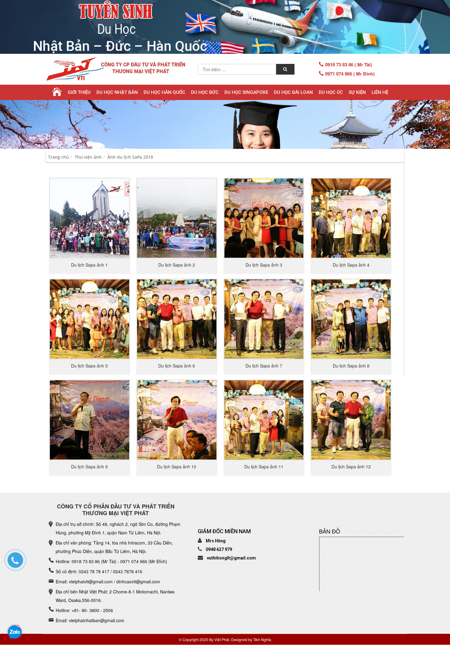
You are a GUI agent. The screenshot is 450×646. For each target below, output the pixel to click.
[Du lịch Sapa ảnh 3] (264, 218)
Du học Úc (331, 92)
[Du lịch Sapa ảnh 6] (176, 318)
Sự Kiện (357, 92)
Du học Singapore (246, 92)
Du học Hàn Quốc (164, 92)
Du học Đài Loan (293, 92)
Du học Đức (205, 92)
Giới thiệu (79, 92)
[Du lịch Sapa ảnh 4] (351, 218)
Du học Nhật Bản (117, 92)
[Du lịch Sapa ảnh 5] (89, 318)
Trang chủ (58, 157)
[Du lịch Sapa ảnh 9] (89, 419)
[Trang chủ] (57, 92)
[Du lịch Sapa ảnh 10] (176, 419)
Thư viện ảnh (88, 157)
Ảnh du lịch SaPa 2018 (130, 157)
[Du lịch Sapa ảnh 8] (351, 318)
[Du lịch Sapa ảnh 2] (176, 218)
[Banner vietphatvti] (225, 27)
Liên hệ (380, 92)
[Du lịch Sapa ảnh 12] (351, 419)
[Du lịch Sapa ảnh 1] (89, 218)
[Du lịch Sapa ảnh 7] (264, 318)
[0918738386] (18, 563)
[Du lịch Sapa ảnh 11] (264, 419)
